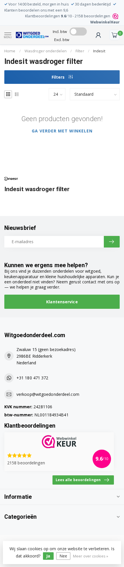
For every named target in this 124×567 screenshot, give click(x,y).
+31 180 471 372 (32, 378)
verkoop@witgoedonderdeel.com (47, 394)
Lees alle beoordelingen (78, 479)
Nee (63, 556)
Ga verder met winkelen (62, 131)
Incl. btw (60, 31)
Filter (80, 50)
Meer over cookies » (90, 556)
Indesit (99, 50)
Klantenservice (62, 301)
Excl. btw (61, 39)
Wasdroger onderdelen (46, 50)
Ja (48, 556)
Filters (59, 77)
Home (9, 50)
